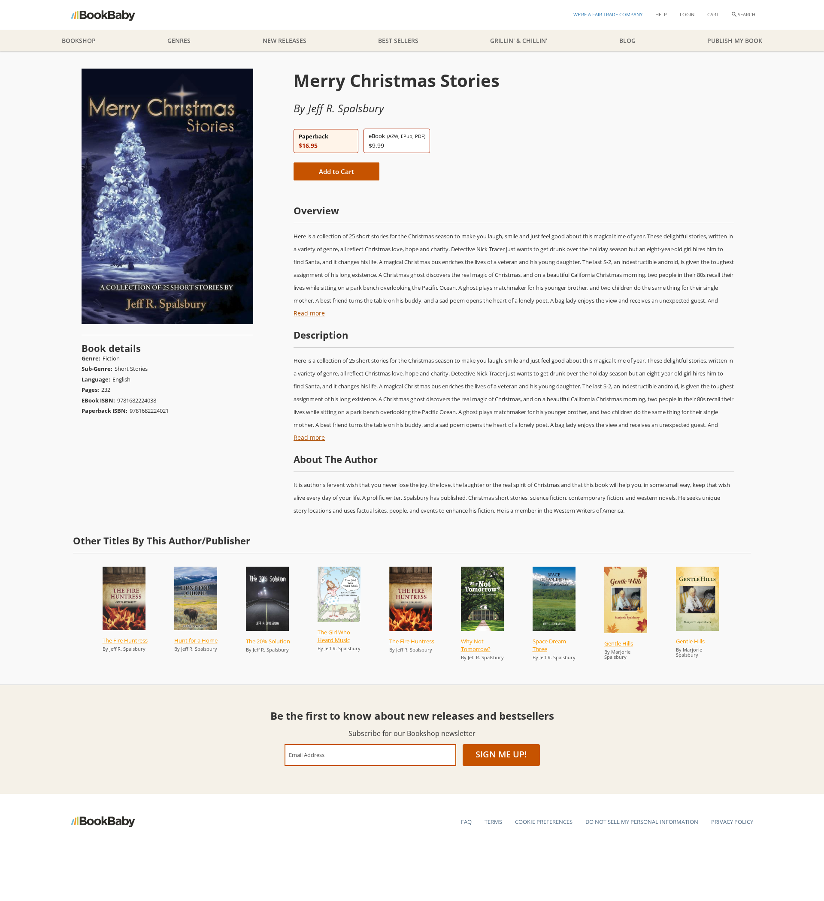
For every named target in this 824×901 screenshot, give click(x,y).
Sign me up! (501, 754)
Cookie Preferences (544, 822)
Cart (713, 14)
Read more (309, 313)
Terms (493, 822)
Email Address (306, 754)
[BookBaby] (110, 15)
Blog (627, 40)
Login (687, 14)
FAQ (466, 822)
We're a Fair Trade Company (607, 14)
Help (661, 14)
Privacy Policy (732, 822)
